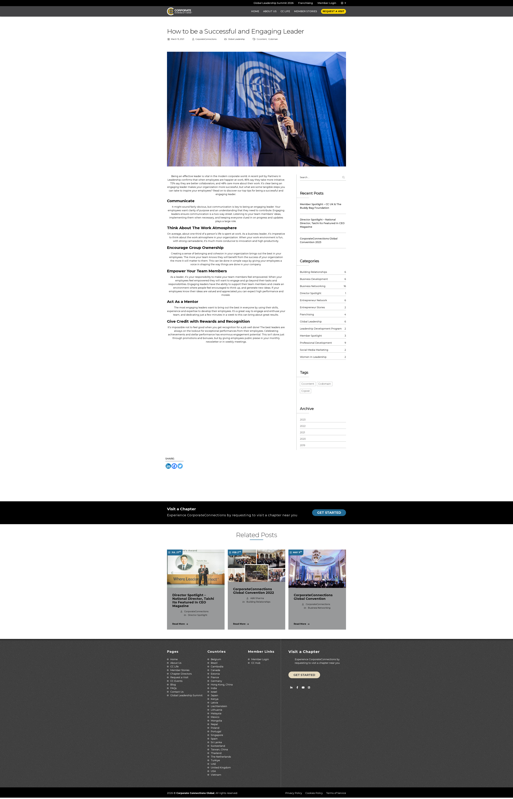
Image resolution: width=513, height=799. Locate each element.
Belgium (216, 659)
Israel (214, 691)
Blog (173, 684)
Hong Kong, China (222, 684)
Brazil (214, 663)
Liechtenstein (219, 706)
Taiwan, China (219, 749)
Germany (216, 681)
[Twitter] (180, 466)
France (215, 677)
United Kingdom (221, 767)
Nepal (214, 724)
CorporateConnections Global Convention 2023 (318, 240)
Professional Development (316, 342)
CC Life (285, 11)
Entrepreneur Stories (312, 307)
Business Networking (312, 286)
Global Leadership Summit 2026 (274, 3)
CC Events (176, 681)
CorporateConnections (205, 39)
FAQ (173, 688)
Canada (215, 670)
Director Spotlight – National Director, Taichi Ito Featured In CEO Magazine (322, 223)
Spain (214, 738)
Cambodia (217, 666)
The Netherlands (221, 756)
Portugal (216, 731)
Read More (178, 624)
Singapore (217, 735)
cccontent (307, 383)
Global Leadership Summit (186, 695)
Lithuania (216, 709)
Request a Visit (333, 11)
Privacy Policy (293, 793)
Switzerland (218, 745)
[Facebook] (174, 466)
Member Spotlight (311, 335)
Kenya (214, 699)
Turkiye (215, 760)
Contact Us (177, 691)
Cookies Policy (314, 793)
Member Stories (305, 11)
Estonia (215, 673)
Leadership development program (321, 328)
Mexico (215, 717)
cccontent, (262, 39)
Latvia (214, 702)
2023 (303, 419)
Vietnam (216, 774)
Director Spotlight (310, 293)
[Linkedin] (168, 466)
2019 (302, 445)
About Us (270, 11)
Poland (215, 727)
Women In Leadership (313, 357)
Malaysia (216, 713)
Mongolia (216, 720)
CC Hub (255, 663)
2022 (303, 426)
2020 (303, 438)
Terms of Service (336, 793)
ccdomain (273, 39)
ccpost (305, 390)
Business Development (314, 279)
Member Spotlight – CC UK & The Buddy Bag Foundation (320, 206)
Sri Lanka (216, 742)
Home (255, 11)
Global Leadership (236, 39)
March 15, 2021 (177, 39)
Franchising (305, 3)
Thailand (216, 753)
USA (213, 771)
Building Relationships (313, 272)
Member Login (327, 3)
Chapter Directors (181, 673)
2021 (302, 432)
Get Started (329, 513)
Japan (214, 695)
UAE (213, 764)
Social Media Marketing (314, 349)
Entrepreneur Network (313, 300)
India (214, 688)
